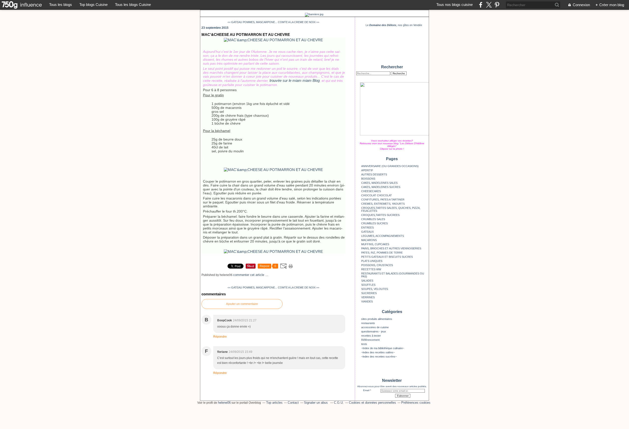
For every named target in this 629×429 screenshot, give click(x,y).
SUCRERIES (369, 293)
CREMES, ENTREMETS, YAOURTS (383, 203)
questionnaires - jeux (373, 331)
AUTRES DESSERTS (374, 174)
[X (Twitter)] (489, 5)
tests (364, 344)
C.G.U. (339, 402)
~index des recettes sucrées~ (379, 356)
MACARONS (369, 240)
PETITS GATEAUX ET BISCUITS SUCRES (387, 256)
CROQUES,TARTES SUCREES (380, 215)
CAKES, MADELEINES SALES (379, 182)
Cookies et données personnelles (372, 402)
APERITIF (367, 170)
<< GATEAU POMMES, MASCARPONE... (252, 22)
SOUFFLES (368, 284)
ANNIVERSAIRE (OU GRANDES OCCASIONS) (390, 166)
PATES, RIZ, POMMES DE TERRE (382, 252)
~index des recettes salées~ (378, 352)
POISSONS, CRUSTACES (377, 265)
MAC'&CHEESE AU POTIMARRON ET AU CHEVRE (245, 34)
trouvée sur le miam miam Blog (295, 80)
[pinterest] (497, 5)
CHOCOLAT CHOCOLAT (376, 195)
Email (366, 390)
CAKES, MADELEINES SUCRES (380, 187)
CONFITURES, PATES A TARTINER (382, 199)
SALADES (367, 280)
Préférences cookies (415, 402)
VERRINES (368, 297)
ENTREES (367, 227)
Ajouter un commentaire (242, 304)
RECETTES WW (371, 269)
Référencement (370, 339)
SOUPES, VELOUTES (374, 288)
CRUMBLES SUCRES (374, 223)
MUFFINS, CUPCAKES (375, 244)
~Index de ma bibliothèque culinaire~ (382, 348)
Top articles (274, 402)
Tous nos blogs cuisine (454, 4)
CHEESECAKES (371, 191)
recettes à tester (371, 335)
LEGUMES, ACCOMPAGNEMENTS (382, 235)
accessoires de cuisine (375, 327)
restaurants (368, 323)
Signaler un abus (316, 402)
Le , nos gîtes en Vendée (394, 25)
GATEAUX (367, 231)
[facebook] (481, 5)
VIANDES (367, 301)
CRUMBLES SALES (373, 219)
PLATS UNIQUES (371, 260)
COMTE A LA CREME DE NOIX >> (298, 22)
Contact (293, 402)
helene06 (224, 402)
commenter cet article (249, 275)
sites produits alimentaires (376, 318)
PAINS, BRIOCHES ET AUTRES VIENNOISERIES (391, 248)
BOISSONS (368, 178)
